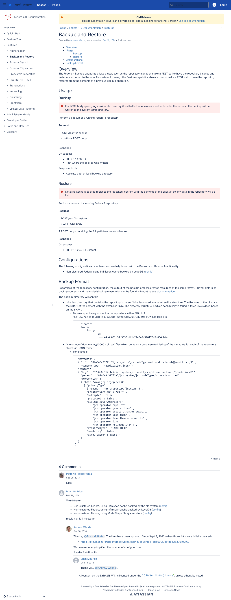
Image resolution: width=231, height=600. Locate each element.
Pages (62, 27)
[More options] (222, 28)
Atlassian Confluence (126, 590)
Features (12, 44)
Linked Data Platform (22, 108)
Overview (71, 47)
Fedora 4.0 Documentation (85, 27)
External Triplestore (21, 68)
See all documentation (191, 20)
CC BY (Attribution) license (157, 575)
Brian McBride (74, 491)
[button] (4, 4)
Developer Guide (17, 120)
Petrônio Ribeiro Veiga (79, 473)
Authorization (17, 50)
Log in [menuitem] (223, 4)
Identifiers (15, 102)
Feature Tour (14, 39)
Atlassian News (172, 590)
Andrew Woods (77, 40)
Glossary (12, 131)
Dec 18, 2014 (109, 40)
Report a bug (153, 590)
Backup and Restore (22, 56)
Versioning (16, 91)
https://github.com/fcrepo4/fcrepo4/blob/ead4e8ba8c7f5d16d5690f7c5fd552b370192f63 (135, 541)
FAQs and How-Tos (18, 125)
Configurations (74, 59)
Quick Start (13, 33)
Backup (77, 53)
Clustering (16, 97)
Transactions (17, 85)
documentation (166, 291)
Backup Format (74, 63)
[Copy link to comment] (82, 477)
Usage (69, 50)
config (148, 271)
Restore (77, 56)
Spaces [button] (41, 4)
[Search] (171, 4)
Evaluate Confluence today (188, 586)
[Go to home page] (20, 5)
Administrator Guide (18, 114)
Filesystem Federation (22, 73)
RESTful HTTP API (20, 79)
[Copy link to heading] (78, 69)
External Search (19, 62)
